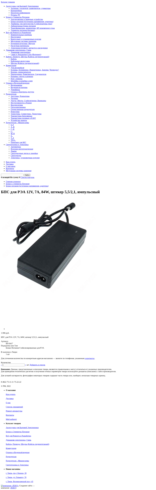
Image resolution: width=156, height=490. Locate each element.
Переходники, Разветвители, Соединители (28, 74)
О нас (8, 403)
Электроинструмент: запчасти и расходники (29, 48)
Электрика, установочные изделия (25, 158)
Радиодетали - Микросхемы (17, 123)
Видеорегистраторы (19, 87)
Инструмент (16, 37)
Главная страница (13, 182)
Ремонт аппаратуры (14, 411)
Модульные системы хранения (23, 41)
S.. (12, 136)
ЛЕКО (13, 488)
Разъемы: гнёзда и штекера (22, 76)
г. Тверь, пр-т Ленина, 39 (16, 473)
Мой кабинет (11, 419)
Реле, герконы (16, 79)
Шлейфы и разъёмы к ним (22, 81)
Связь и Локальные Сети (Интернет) (26, 54)
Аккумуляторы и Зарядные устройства (27, 19)
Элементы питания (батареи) (23, 30)
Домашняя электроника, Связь (18, 50)
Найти (27, 175)
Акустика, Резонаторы (20, 96)
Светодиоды (16, 156)
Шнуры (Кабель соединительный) (25, 63)
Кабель (14, 59)
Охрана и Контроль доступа (22, 92)
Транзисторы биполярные (21, 116)
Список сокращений (14, 407)
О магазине (10, 166)
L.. (12, 131)
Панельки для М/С (18, 142)
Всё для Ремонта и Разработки (18, 32)
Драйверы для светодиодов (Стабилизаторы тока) (31, 24)
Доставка (10, 164)
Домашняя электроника (20, 52)
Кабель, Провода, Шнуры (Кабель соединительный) (27, 57)
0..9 (12, 125)
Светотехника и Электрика (17, 145)
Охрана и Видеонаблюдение (17, 83)
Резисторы (15, 112)
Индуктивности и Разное (21, 103)
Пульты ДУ (15, 15)
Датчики (14, 98)
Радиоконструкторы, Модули (23, 43)
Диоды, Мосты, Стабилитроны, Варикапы (28, 101)
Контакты (10, 168)
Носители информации (20, 13)
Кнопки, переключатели (21, 72)
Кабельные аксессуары (20, 61)
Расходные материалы (20, 46)
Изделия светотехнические (22, 149)
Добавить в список (37, 365)
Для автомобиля (17, 68)
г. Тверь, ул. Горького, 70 (16, 477)
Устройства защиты (19, 120)
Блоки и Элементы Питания (17, 17)
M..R (13, 134)
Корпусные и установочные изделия (26, 39)
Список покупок (27, 177)
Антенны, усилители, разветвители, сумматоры (31, 8)
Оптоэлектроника (18, 107)
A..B (13, 127)
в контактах (89, 358)
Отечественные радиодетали (23, 109)
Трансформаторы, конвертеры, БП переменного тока (33, 28)
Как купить (10, 162)
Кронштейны (16, 11)
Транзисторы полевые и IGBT (23, 118)
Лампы (14, 151)
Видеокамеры (16, 85)
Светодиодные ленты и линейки (24, 153)
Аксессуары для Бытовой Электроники (22, 6)
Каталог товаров (8, 2)
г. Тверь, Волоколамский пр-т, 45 (19, 481)
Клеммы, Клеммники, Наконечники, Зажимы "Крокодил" (35, 70)
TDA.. (13, 140)
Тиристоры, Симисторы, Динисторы (26, 114)
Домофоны (15, 90)
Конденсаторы (17, 105)
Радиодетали (11, 94)
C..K (13, 129)
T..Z (12, 138)
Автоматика (16, 147)
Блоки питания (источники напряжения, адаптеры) (32, 22)
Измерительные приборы (21, 35)
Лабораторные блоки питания (23, 26)
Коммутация (11, 65)
